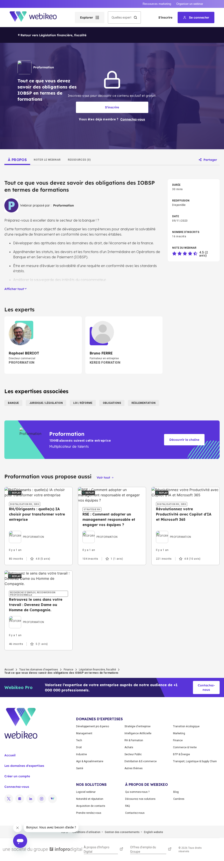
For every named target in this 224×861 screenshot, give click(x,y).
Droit (79, 747)
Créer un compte (17, 776)
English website (153, 832)
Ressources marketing (157, 3)
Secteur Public (133, 754)
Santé (79, 768)
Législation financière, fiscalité (97, 669)
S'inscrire (165, 17)
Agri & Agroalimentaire (89, 761)
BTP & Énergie (181, 754)
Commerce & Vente (185, 747)
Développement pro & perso (92, 726)
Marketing (179, 733)
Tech (79, 740)
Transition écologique (186, 726)
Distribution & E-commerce (140, 761)
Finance (68, 669)
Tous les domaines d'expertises (38, 669)
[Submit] (135, 17)
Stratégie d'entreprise (137, 726)
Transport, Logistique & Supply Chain (195, 761)
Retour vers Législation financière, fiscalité (53, 35)
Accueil (9, 669)
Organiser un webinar (189, 3)
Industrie (81, 754)
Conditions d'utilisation (86, 832)
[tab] (17, 159)
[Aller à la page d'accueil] (37, 17)
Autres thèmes (133, 768)
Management (84, 733)
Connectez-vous (16, 787)
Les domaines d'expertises (24, 766)
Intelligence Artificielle (137, 733)
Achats (128, 747)
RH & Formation (133, 740)
